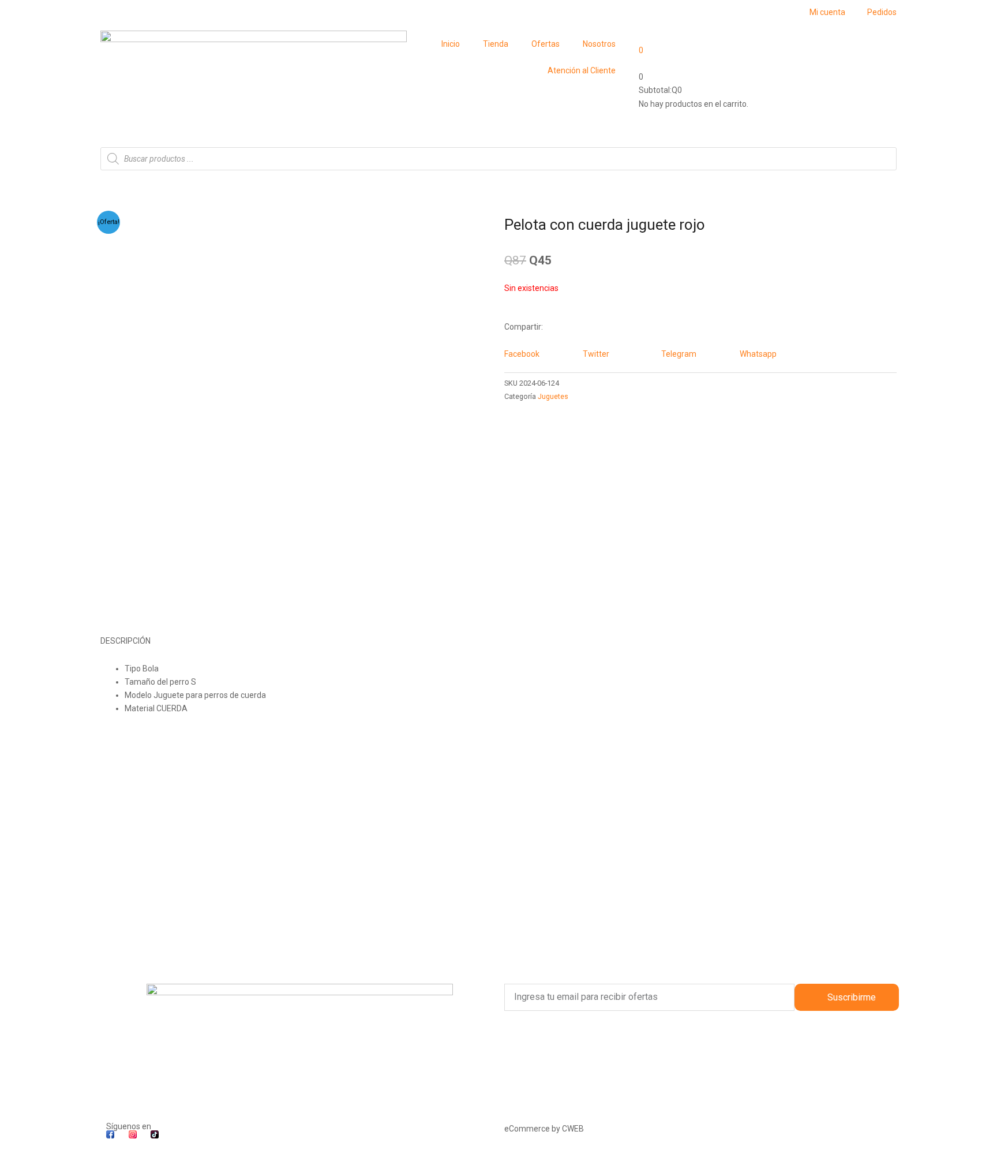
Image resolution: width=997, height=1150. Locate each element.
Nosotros (599, 43)
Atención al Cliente (582, 70)
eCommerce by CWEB (544, 1128)
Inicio (450, 43)
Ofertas (545, 43)
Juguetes (553, 396)
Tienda (495, 43)
